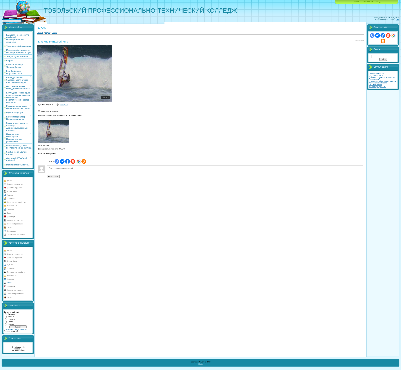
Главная (356, 2)
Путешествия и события (16, 202)
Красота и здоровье (14, 188)
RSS (397, 20)
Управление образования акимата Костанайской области (382, 82)
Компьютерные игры (15, 184)
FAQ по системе (375, 85)
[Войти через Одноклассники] (83, 161)
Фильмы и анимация (15, 220)
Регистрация (368, 2)
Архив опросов (20, 329)
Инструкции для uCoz (377, 87)
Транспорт (11, 217)
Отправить (53, 176)
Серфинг (64, 105)
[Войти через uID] (57, 161)
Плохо (10, 322)
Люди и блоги (12, 191)
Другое (9, 180)
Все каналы (11, 231)
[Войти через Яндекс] (72, 161)
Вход (378, 2)
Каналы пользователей (16, 235)
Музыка (10, 195)
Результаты (8, 329)
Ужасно (11, 324)
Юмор (9, 227)
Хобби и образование (15, 224)
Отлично (11, 314)
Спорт (9, 213)
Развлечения (12, 206)
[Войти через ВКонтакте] (62, 161)
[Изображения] (53, 131)
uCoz (200, 364)
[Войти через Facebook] (67, 161)
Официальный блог (376, 73)
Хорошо (11, 317)
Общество (11, 199)
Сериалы (10, 209)
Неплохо (11, 319)
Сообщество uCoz (376, 75)
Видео (47, 33)
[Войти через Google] (78, 161)
